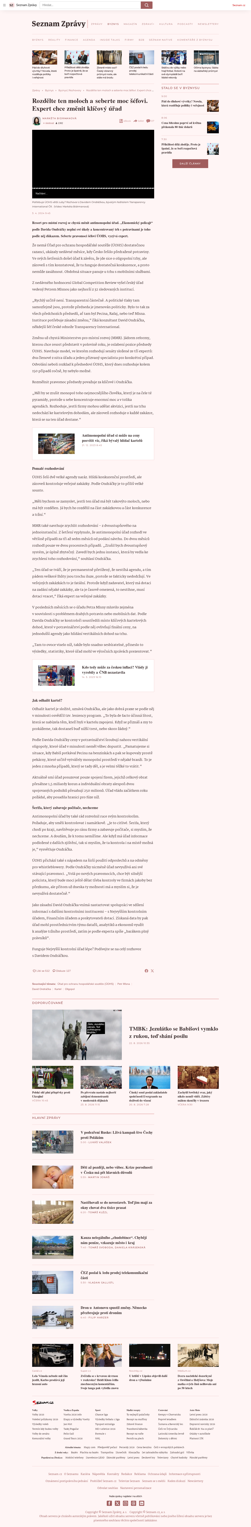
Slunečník (121, 1453)
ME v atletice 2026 (105, 1429)
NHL (97, 1439)
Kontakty (113, 1474)
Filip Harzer (99, 1317)
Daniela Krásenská (130, 1247)
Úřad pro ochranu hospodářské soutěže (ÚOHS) (86, 983)
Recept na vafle (135, 1434)
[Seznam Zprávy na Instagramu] (125, 1503)
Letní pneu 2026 (198, 1415)
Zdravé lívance (135, 1424)
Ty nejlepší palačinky (138, 1415)
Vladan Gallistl (101, 1282)
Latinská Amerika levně (171, 1434)
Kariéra (85, 1474)
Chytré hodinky (179, 1458)
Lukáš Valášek (100, 1142)
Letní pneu (133, 1458)
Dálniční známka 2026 (202, 1419)
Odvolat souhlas (107, 1488)
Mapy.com (89, 1447)
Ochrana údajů (157, 1474)
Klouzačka (134, 1453)
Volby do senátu (40, 1434)
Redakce (126, 1474)
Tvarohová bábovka (137, 1429)
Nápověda (98, 1474)
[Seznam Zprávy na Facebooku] (109, 1503)
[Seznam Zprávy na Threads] (133, 1503)
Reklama (140, 1474)
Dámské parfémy (116, 1458)
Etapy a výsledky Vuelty (77, 1419)
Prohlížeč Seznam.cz (103, 1481)
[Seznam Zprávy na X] (117, 1503)
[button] (44, 57)
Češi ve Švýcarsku (168, 1429)
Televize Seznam (129, 1481)
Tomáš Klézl (98, 1212)
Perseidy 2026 (127, 1447)
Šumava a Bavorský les (170, 1424)
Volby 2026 (38, 1415)
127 (152, 121)
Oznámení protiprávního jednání (67, 1481)
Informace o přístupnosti (184, 1474)
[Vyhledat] (147, 5)
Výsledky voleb (40, 1424)
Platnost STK (196, 1439)
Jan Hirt (68, 1424)
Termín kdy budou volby (45, 1429)
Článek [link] (39, 139)
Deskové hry (148, 1458)
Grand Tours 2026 (73, 1439)
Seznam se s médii (153, 1481)
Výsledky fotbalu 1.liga (107, 1419)
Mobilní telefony (74, 1458)
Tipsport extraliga (105, 1424)
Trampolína (107, 1453)
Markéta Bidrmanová (59, 118)
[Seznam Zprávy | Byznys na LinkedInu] (141, 1503)
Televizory (162, 1458)
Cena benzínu (144, 1447)
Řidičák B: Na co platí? (202, 1429)
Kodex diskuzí (176, 1481)
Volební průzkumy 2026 (45, 1419)
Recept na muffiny (137, 1419)
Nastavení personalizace (135, 1488)
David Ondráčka (41, 989)
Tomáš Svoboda (101, 1247)
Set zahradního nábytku (155, 1453)
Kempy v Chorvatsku (169, 1415)
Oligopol (70, 989)
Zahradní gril (177, 1453)
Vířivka (190, 1453)
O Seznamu (71, 1474)
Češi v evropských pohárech (169, 1447)
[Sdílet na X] (152, 971)
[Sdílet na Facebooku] (146, 971)
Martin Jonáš (99, 1177)
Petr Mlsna (123, 983)
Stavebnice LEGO (95, 1458)
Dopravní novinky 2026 (202, 1424)
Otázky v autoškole (200, 1434)
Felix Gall (69, 1434)
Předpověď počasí (107, 1447)
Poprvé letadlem (167, 1419)
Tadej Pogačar (71, 1429)
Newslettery (195, 1481)
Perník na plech (135, 1439)
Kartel (58, 989)
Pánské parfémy (198, 1458)
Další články (190, 163)
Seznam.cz (238, 5)
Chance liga (101, 1415)
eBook (127, 121)
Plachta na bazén (89, 1453)
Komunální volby (41, 1439)
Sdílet (141, 121)
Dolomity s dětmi (167, 1439)
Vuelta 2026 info (73, 1415)
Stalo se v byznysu (181, 88)
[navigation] (4, 5)
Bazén (74, 1453)
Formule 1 (100, 1434)
